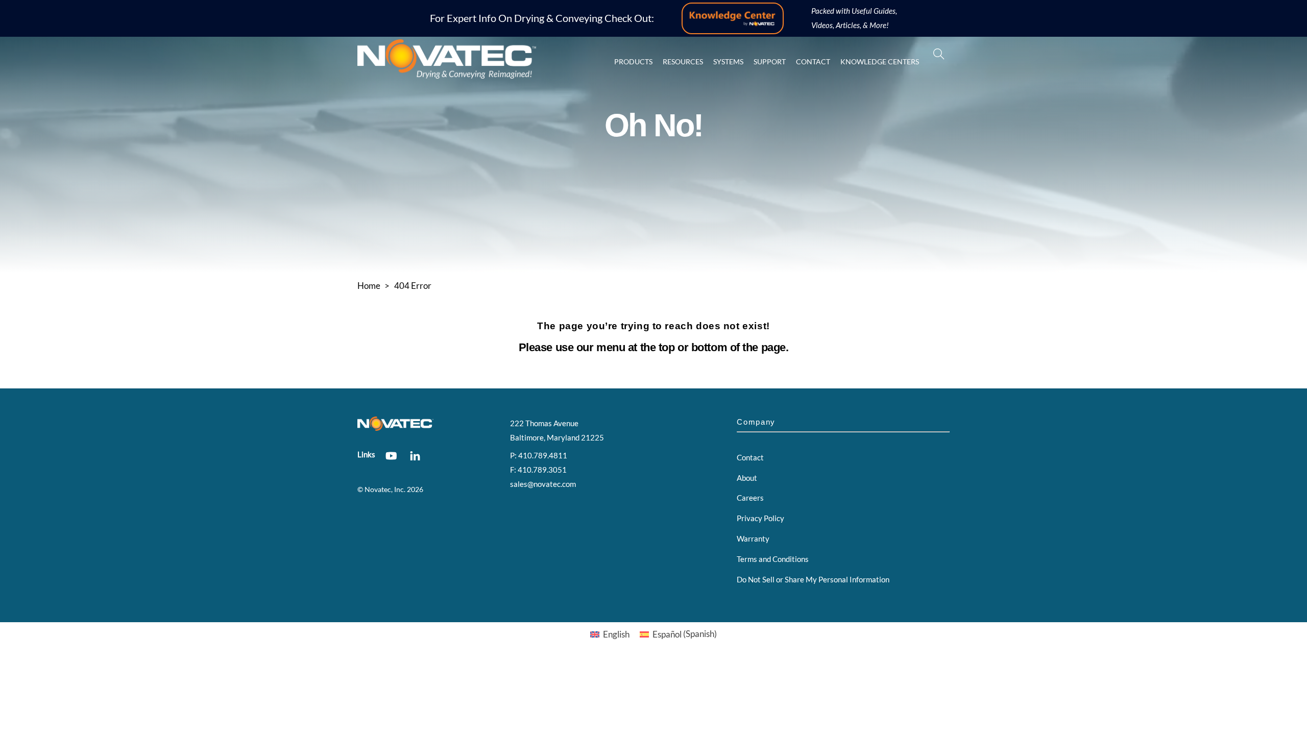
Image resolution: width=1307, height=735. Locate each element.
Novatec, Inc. (385, 489)
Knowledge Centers (879, 61)
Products (633, 61)
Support (770, 61)
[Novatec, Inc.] (446, 74)
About (747, 477)
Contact (813, 61)
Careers (750, 497)
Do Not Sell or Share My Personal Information (813, 579)
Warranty (753, 538)
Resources (683, 61)
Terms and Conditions (773, 559)
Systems (728, 61)
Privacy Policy (760, 518)
